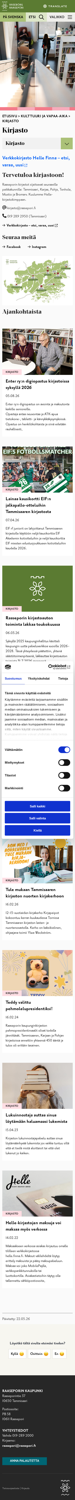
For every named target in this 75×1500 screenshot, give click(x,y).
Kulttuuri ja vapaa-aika (44, 116)
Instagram (39, 247)
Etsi (32, 17)
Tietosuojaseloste (10, 1488)
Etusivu (9, 116)
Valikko (57, 17)
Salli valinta (37, 818)
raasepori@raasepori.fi (19, 1446)
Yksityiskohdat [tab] (39, 678)
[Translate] (55, 6)
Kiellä (38, 830)
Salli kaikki (37, 806)
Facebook (14, 247)
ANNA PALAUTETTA (24, 1461)
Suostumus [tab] (13, 678)
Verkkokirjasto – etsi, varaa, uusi (30, 225)
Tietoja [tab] (63, 678)
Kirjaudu (25, 1488)
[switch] (64, 762)
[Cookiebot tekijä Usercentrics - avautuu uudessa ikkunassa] (53, 667)
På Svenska (13, 17)
